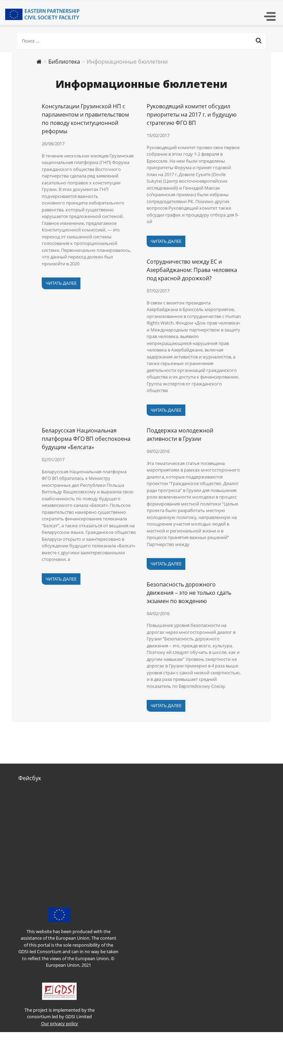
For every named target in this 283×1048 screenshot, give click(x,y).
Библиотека (64, 61)
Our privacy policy (59, 1023)
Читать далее (61, 283)
